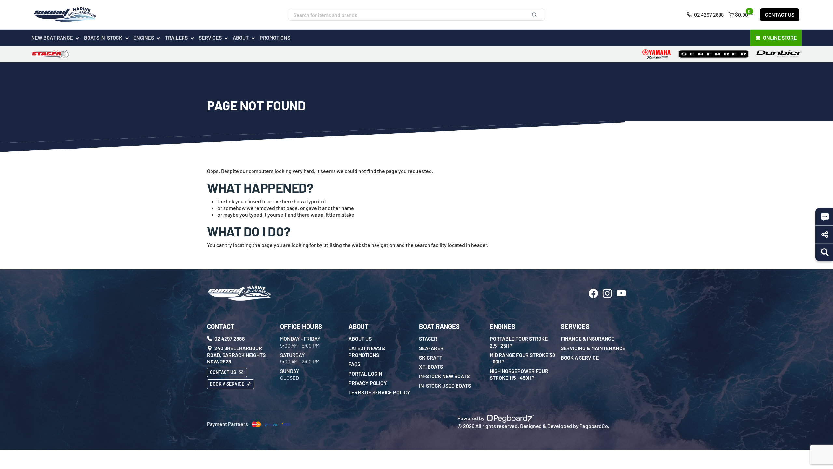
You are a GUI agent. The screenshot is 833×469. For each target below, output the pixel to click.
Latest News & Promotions (367, 351)
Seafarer (431, 348)
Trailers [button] (176, 38)
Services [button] (210, 38)
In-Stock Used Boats (445, 385)
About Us (360, 338)
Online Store (780, 38)
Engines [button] (143, 38)
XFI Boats (431, 366)
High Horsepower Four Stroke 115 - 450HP (519, 374)
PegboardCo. (594, 426)
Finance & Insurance (587, 338)
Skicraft (430, 357)
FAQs (354, 364)
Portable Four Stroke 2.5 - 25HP (519, 341)
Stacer (428, 338)
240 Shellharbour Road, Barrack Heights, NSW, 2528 (237, 355)
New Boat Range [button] (52, 38)
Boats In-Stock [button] (103, 38)
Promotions (275, 38)
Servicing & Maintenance (593, 348)
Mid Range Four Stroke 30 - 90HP (522, 358)
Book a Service (227, 384)
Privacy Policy (367, 383)
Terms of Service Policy (379, 392)
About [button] (241, 38)
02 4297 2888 (708, 14)
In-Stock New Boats (444, 376)
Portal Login (365, 373)
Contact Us (779, 14)
